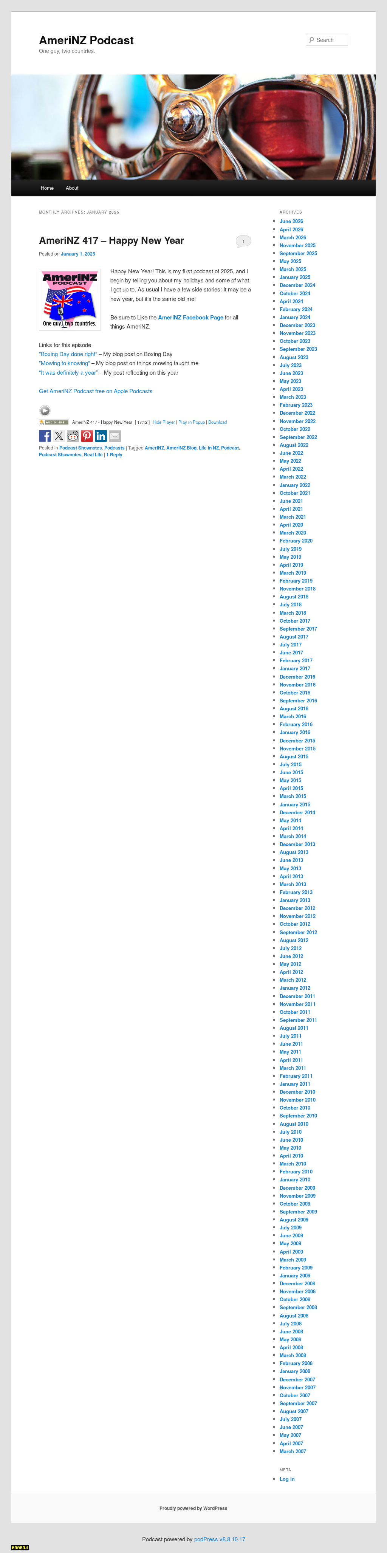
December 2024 (297, 284)
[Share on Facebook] (45, 436)
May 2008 (290, 1339)
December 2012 (297, 907)
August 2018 (294, 596)
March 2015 (293, 796)
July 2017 (291, 644)
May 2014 (290, 820)
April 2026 (291, 229)
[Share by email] (115, 436)
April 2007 (291, 1443)
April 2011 (291, 1059)
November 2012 (298, 915)
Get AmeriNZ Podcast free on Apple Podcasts (96, 391)
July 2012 (291, 948)
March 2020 (293, 532)
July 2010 (291, 1131)
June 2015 (291, 772)
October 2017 (295, 620)
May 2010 (290, 1147)
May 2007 (290, 1434)
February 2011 (296, 1075)
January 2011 (295, 1083)
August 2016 (294, 708)
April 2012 (291, 971)
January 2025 (295, 277)
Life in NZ (209, 447)
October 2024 (295, 293)
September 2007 (298, 1403)
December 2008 (297, 1283)
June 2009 (291, 1235)
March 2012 (293, 979)
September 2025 (298, 253)
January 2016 (295, 732)
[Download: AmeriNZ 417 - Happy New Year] (54, 422)
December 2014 (297, 812)
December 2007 (297, 1379)
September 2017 (298, 628)
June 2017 (291, 652)
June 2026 (291, 221)
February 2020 (296, 540)
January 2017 (295, 668)
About (72, 187)
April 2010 (291, 1155)
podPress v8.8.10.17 (219, 1539)
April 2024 (291, 301)
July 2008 (291, 1323)
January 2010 (295, 1179)
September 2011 (298, 1019)
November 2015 (298, 748)
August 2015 (294, 756)
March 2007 (293, 1451)
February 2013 (296, 892)
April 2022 (291, 468)
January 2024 (295, 317)
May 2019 (290, 556)
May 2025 (290, 261)
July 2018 (291, 604)
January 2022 (295, 484)
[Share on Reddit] (73, 436)
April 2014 (291, 828)
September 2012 (298, 932)
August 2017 (294, 636)
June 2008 (291, 1331)
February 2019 (296, 580)
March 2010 (293, 1163)
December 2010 (297, 1091)
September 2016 (298, 700)
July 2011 (291, 1035)
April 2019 (291, 564)
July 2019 (291, 548)
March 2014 (293, 836)
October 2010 (295, 1107)
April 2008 (291, 1347)
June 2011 (291, 1043)
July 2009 (291, 1227)
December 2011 (297, 996)
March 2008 (293, 1355)
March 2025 (293, 269)
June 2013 (291, 859)
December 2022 (297, 412)
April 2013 (291, 876)
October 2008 (295, 1299)
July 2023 (291, 365)
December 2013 (297, 844)
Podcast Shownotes (80, 447)
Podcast (230, 447)
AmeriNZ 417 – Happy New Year (111, 240)
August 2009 (294, 1219)
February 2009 (296, 1267)
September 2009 (298, 1211)
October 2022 (295, 428)
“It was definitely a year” (68, 372)
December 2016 (297, 676)
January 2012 (295, 987)
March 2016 (293, 716)
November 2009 (298, 1195)
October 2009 (295, 1203)
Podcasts (114, 447)
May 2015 (290, 780)
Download (217, 422)
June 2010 (291, 1139)
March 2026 (293, 237)
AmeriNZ (154, 447)
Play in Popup (191, 422)
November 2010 (298, 1099)
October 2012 (295, 923)
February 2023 (296, 404)
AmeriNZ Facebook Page (190, 317)
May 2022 (290, 460)
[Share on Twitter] (59, 436)
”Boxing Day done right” (68, 354)
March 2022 (293, 476)
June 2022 (291, 452)
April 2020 (291, 524)
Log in (287, 1478)
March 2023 (293, 396)
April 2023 (291, 388)
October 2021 (295, 492)
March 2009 (293, 1259)
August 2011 (294, 1027)
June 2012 (291, 955)
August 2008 (294, 1315)
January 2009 (295, 1275)
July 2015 (291, 764)
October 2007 (295, 1395)
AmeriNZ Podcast (86, 39)
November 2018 (298, 588)
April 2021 (291, 508)
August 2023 (294, 357)
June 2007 (291, 1427)
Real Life (93, 454)
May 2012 (290, 963)
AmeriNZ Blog (181, 447)
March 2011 (293, 1067)
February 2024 (296, 309)
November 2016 (298, 684)
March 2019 (293, 572)
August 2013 (294, 852)
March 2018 (293, 612)
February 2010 (296, 1171)
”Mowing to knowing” (64, 363)
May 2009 (290, 1243)
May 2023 (290, 380)
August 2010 (294, 1123)
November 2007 (298, 1387)
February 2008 (296, 1363)
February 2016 (296, 724)
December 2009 (297, 1187)
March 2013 (293, 884)
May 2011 (290, 1051)
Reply (114, 454)
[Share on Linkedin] (101, 436)
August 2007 (294, 1411)
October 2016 (295, 692)
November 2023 (298, 332)
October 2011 (295, 1011)
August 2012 (294, 940)
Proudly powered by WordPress (193, 1508)
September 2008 (298, 1307)
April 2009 (291, 1251)
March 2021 (293, 516)
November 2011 (298, 1003)
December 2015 (297, 740)
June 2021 (291, 500)
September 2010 (298, 1115)
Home (47, 187)
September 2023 (298, 348)
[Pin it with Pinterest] (87, 436)
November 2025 (298, 245)
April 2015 (291, 788)
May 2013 (290, 868)
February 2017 (296, 660)
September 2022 (298, 436)
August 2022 (294, 444)
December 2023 (297, 325)
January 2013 (295, 900)
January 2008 (295, 1371)
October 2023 (295, 340)
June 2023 (291, 373)
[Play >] (45, 411)
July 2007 (291, 1419)
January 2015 (295, 804)
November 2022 (298, 421)
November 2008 (298, 1291)
